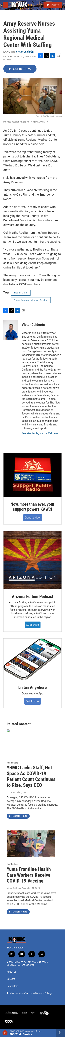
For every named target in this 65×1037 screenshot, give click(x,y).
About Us (11, 972)
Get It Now (32, 701)
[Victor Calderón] (10, 330)
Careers (11, 979)
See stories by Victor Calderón (41, 433)
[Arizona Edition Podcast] (33, 560)
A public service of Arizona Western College (29, 993)
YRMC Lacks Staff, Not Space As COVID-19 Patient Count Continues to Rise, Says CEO (31, 776)
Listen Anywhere (32, 687)
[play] (5, 1033)
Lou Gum (11, 792)
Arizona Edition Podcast (32, 596)
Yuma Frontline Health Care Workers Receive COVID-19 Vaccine (29, 875)
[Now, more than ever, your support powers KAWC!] (33, 475)
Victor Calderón (25, 51)
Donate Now (32, 517)
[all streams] (60, 1033)
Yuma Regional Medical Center (30, 300)
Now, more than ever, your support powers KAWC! (32, 507)
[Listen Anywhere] (33, 659)
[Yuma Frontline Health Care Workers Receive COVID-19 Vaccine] (31, 843)
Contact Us (12, 986)
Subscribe (32, 625)
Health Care (20, 292)
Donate (54, 4)
